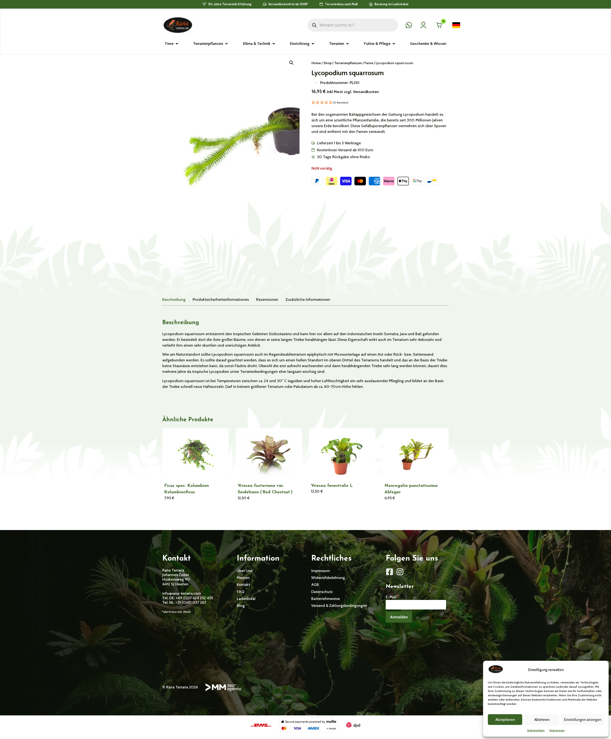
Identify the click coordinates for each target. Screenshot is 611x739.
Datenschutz (536, 730)
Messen (243, 577)
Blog (241, 605)
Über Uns (244, 570)
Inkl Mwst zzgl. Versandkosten (353, 91)
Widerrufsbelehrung (328, 577)
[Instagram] (400, 572)
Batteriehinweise (325, 598)
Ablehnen (541, 720)
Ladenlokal (246, 598)
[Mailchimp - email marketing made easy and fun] (438, 620)
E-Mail (392, 596)
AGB (315, 584)
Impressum (556, 730)
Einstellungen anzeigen (582, 720)
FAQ (240, 591)
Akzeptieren (505, 720)
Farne (368, 63)
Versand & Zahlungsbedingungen (339, 605)
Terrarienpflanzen (348, 63)
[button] (171, 43)
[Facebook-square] (389, 572)
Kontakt (243, 584)
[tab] (173, 299)
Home (316, 63)
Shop (327, 63)
